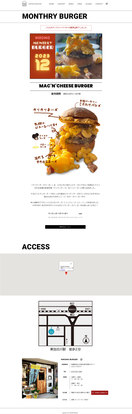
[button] (99, 77)
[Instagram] (107, 4)
